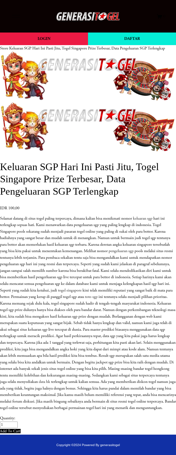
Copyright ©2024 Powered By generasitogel (88, 445)
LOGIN (44, 38)
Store (4, 48)
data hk (44, 381)
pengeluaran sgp (121, 250)
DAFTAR (132, 38)
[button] (10, 431)
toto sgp (91, 296)
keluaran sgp (142, 218)
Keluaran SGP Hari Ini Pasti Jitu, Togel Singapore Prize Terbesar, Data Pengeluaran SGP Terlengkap (87, 48)
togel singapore (70, 290)
